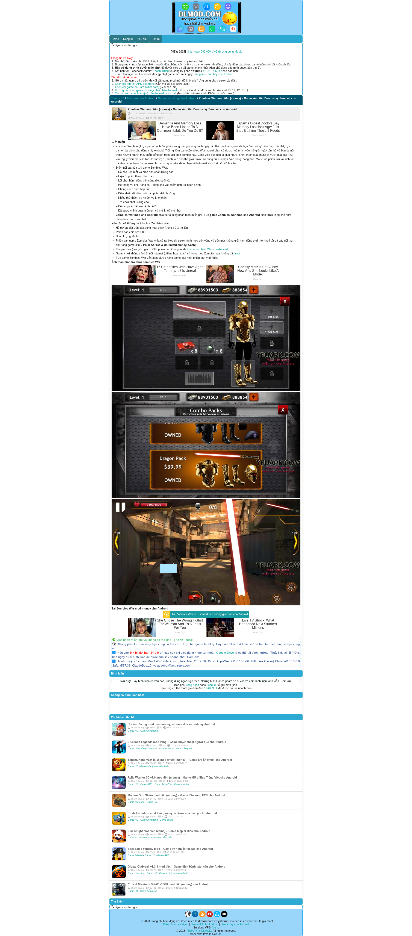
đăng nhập (192, 685)
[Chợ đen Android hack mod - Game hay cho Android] (188, 916)
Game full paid (135, 855)
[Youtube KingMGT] (209, 916)
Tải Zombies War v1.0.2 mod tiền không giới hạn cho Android (210, 614)
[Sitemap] (217, 916)
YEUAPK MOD (212, 71)
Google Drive (225, 652)
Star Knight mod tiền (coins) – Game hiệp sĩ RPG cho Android (169, 831)
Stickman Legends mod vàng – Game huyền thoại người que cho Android (177, 742)
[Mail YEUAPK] (224, 916)
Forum (156, 39)
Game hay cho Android (235, 924)
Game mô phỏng (149, 730)
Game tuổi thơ (181, 784)
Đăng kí (128, 39)
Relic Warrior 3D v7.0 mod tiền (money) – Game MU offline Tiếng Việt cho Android (182, 777)
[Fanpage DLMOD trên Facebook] (195, 916)
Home (115, 39)
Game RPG (167, 748)
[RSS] (202, 916)
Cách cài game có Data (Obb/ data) (137, 87)
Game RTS (146, 837)
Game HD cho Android (204, 924)
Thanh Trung (161, 71)
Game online (166, 819)
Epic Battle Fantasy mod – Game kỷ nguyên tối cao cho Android (170, 848)
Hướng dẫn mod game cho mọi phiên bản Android (146, 90)
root (237, 253)
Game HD (133, 730)
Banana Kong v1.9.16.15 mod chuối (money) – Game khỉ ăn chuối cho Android (180, 759)
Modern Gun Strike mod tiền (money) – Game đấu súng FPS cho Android (176, 795)
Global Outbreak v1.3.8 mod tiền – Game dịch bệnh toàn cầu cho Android (176, 866)
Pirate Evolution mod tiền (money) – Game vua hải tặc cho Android (172, 813)
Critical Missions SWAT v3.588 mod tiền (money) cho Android (168, 884)
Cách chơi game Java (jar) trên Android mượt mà (145, 93)
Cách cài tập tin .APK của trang (134, 83)
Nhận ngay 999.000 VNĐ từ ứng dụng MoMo (214, 51)
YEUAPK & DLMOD (198, 930)
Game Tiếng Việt (183, 748)
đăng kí (211, 685)
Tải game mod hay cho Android (213, 74)
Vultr (215, 927)
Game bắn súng (136, 802)
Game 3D (133, 891)
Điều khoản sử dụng (175, 924)
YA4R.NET (210, 688)
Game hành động (137, 748)
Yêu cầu (142, 39)
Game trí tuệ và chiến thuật (154, 766)
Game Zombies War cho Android (207, 249)
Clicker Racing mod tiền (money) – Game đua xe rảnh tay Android (171, 724)
